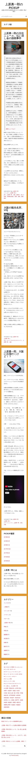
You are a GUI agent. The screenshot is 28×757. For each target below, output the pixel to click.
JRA (5, 194)
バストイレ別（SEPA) (16, 674)
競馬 (16, 196)
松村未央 (18, 697)
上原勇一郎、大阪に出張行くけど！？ (14, 354)
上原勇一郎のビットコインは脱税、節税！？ (13, 741)
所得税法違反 (10, 196)
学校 (5, 626)
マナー (6, 619)
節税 (22, 700)
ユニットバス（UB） (10, 681)
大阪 (14, 194)
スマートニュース (8, 522)
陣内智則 (7, 707)
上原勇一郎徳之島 (9, 688)
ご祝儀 (6, 607)
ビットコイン (8, 676)
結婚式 (10, 702)
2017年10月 (7, 549)
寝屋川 (18, 194)
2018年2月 (7, 541)
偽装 (14, 690)
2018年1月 (7, 545)
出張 (21, 522)
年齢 (22, 693)
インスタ (6, 603)
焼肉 (13, 700)
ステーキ (13, 669)
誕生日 (6, 646)
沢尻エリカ (7, 700)
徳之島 (6, 695)
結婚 (5, 642)
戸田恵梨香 (12, 695)
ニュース (7, 674)
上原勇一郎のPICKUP (14, 6)
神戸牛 (17, 700)
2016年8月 (7, 557)
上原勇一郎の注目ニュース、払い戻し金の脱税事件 (14, 35)
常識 (5, 630)
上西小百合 (18, 688)
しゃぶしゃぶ (18, 667)
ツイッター (6, 193)
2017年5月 (7, 553)
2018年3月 (7, 537)
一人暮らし (7, 686)
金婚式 (6, 650)
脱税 (19, 196)
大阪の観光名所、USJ (14, 209)
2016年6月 (7, 561)
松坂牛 (12, 697)
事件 (6, 690)
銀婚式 (6, 654)
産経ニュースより (10, 129)
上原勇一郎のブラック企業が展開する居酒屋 (13, 725)
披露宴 (6, 634)
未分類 (6, 638)
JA (5, 667)
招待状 (18, 695)
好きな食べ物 (11, 693)
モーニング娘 (8, 679)
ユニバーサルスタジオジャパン (14, 340)
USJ (5, 340)
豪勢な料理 (7, 705)
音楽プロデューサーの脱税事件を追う (12, 721)
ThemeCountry (15, 755)
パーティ (6, 615)
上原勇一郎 (15, 191)
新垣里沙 (7, 697)
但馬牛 (10, 690)
